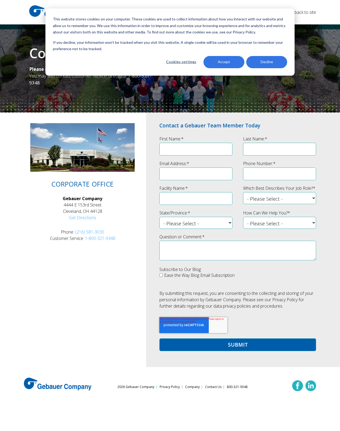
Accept (224, 61)
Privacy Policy (170, 387)
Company (192, 387)
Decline (267, 61)
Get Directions (82, 218)
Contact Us (213, 387)
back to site (305, 12)
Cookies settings (181, 61)
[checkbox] (237, 277)
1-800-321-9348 (100, 238)
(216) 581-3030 (89, 232)
